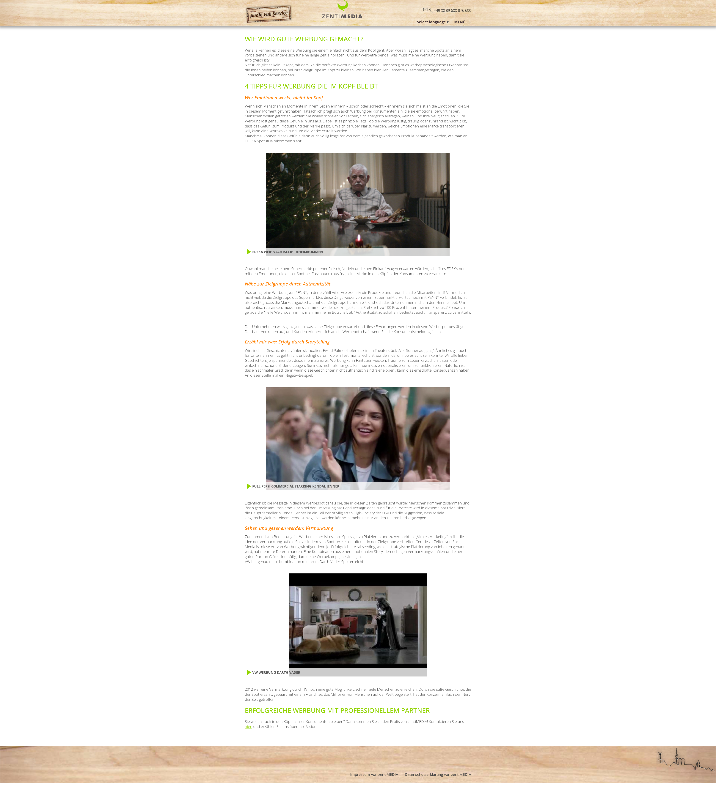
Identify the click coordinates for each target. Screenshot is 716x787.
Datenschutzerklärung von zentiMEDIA (438, 774)
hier (248, 726)
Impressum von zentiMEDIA (374, 774)
